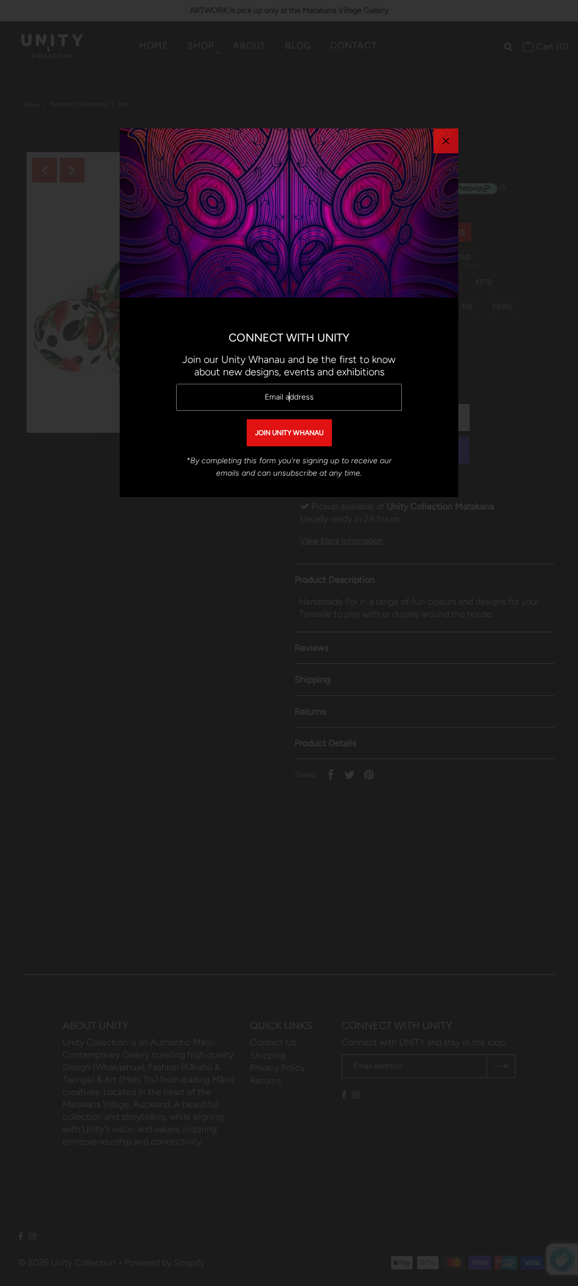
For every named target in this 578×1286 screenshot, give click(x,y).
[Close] (446, 140)
